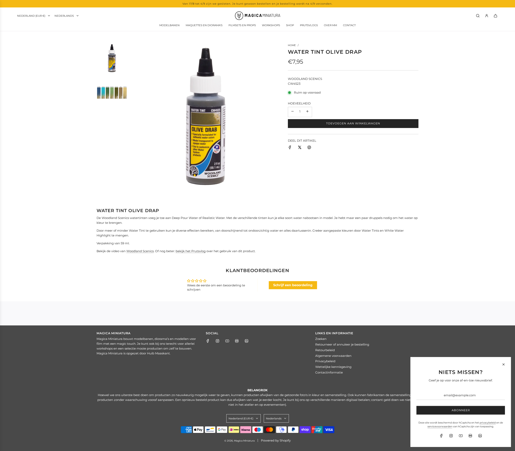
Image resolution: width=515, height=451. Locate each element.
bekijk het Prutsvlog (191, 251)
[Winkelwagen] (495, 15)
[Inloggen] (486, 15)
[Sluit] (503, 364)
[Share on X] (299, 148)
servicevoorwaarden (439, 426)
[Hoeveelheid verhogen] (307, 112)
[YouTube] (227, 340)
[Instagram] (217, 340)
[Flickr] (236, 340)
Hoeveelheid (299, 103)
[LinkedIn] (246, 340)
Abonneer (461, 410)
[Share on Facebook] (289, 148)
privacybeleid (488, 422)
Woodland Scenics (305, 78)
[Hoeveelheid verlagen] (292, 112)
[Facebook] (207, 340)
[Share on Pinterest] (309, 148)
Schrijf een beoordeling (292, 285)
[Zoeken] (477, 15)
